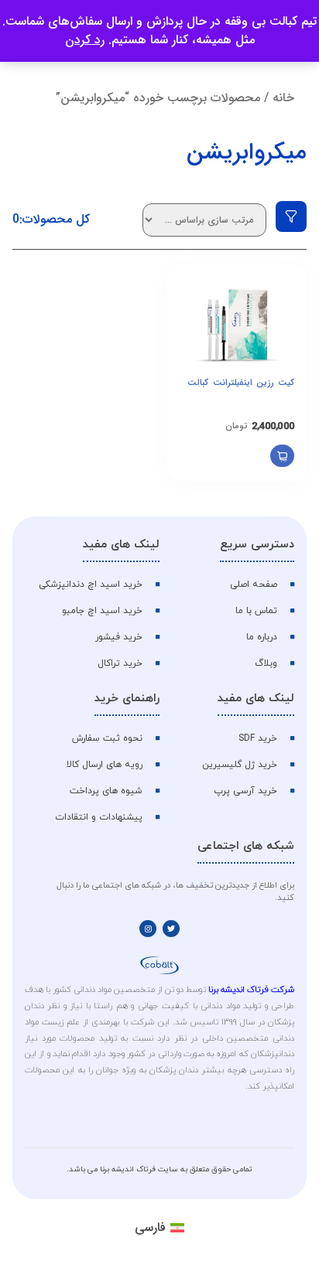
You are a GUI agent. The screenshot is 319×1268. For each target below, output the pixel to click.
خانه (283, 97)
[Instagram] (147, 928)
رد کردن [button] (85, 39)
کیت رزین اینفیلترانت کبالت (240, 383)
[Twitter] (171, 928)
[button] (282, 456)
